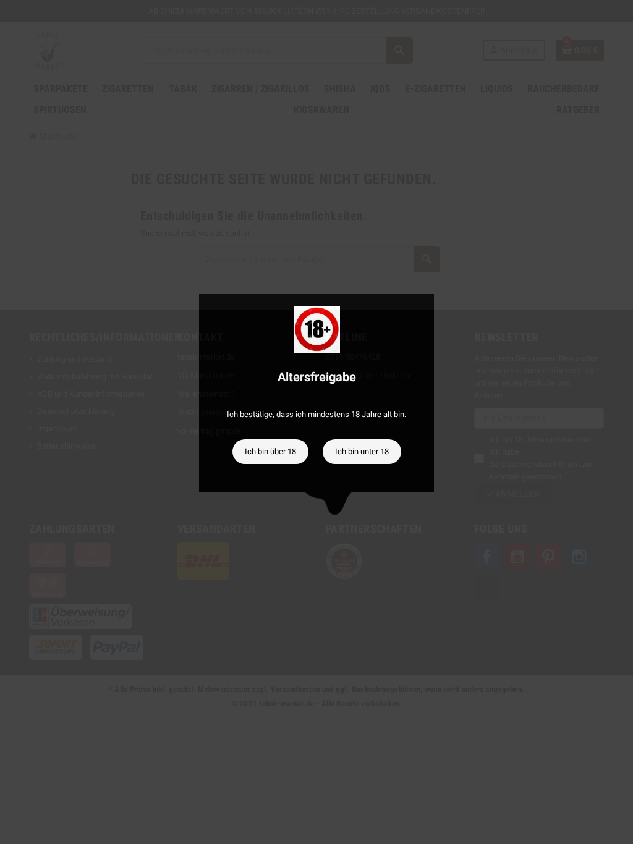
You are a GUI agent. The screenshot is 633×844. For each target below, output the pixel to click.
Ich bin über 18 (270, 451)
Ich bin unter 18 (362, 451)
